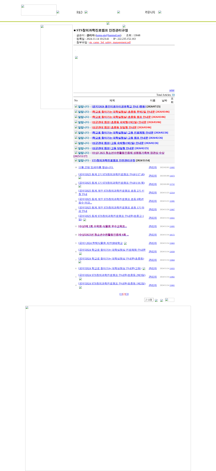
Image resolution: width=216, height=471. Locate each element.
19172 (172, 235)
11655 (172, 268)
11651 (172, 218)
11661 (172, 285)
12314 (172, 193)
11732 (172, 184)
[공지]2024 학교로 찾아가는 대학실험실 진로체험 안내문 (112, 249)
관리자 (153, 167)
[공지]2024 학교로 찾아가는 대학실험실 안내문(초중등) (111, 258)
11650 (172, 252)
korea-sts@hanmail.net (108, 35)
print (171, 90)
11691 (172, 226)
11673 (172, 176)
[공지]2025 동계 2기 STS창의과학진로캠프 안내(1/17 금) (111, 174)
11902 (172, 277)
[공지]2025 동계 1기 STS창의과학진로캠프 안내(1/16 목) (111, 182)
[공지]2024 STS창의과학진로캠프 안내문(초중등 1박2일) (111, 283)
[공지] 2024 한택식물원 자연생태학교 (100, 243)
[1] (121, 294)
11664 (172, 260)
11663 (172, 243)
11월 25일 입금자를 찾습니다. (96, 167)
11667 (172, 209)
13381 (172, 201)
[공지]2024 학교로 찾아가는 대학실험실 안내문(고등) (109, 268)
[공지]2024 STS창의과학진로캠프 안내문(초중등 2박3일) (111, 275)
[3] (127, 294)
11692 (172, 167)
